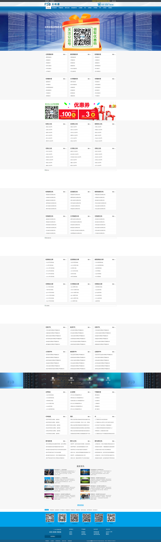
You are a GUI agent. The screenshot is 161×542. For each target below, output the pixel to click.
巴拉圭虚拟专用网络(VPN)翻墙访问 (77, 363)
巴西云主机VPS (98, 126)
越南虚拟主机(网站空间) (50, 219)
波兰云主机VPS (49, 135)
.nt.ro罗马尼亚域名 (49, 265)
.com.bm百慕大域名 (74, 265)
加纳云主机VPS (98, 162)
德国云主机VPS (49, 132)
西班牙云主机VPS (49, 141)
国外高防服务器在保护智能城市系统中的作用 (55, 446)
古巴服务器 (48, 71)
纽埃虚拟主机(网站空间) (75, 224)
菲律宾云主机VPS (49, 159)
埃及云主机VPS (98, 151)
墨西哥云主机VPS (74, 135)
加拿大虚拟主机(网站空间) (76, 200)
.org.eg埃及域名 (98, 289)
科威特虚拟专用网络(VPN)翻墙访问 (53, 333)
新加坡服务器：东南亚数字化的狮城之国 (62, 494)
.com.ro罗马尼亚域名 (50, 276)
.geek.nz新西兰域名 (74, 298)
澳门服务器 (97, 409)
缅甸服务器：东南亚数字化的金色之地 (97, 477)
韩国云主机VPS (49, 162)
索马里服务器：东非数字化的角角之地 (61, 486)
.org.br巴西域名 (98, 273)
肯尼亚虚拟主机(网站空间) (100, 224)
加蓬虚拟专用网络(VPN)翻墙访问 (101, 338)
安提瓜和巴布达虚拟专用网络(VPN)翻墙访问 (103, 354)
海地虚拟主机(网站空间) (75, 208)
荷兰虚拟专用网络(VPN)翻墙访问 (77, 333)
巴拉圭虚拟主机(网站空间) (100, 208)
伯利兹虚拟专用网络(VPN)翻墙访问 (102, 360)
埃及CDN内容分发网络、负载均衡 (52, 419)
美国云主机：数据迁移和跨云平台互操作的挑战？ (80, 458)
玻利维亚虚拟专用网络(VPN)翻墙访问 (78, 357)
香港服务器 (97, 406)
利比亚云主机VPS (98, 157)
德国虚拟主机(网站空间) (50, 200)
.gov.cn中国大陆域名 (50, 292)
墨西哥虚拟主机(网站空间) (76, 197)
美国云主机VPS (74, 126)
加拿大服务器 (48, 65)
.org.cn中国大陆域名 (50, 301)
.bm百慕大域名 (73, 268)
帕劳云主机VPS (74, 165)
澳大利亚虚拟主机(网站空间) (76, 221)
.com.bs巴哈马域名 (74, 270)
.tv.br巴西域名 (98, 270)
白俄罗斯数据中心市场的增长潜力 (97, 469)
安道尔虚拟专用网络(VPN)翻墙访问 (78, 335)
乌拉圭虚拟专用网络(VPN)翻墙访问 (77, 354)
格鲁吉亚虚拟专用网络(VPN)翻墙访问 (53, 335)
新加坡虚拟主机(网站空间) (51, 224)
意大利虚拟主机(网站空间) (51, 205)
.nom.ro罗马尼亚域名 (50, 268)
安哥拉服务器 (97, 84)
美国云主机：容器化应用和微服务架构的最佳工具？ (81, 452)
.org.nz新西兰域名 (74, 286)
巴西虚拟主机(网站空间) (100, 197)
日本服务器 (48, 84)
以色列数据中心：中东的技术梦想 (61, 477)
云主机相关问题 (96, 533)
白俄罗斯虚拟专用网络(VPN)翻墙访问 (78, 338)
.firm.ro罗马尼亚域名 (50, 273)
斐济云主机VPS (74, 159)
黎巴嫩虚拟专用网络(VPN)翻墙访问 (53, 344)
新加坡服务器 (48, 90)
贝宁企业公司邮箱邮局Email (76, 395)
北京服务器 (97, 400)
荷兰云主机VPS (49, 138)
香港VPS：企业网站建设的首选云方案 (78, 455)
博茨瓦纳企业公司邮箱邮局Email (77, 397)
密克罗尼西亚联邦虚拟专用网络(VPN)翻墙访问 (55, 368)
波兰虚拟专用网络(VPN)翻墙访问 (77, 330)
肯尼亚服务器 (97, 87)
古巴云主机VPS (74, 138)
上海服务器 (97, 403)
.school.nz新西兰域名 (75, 289)
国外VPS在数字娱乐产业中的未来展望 (53, 452)
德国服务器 (97, 62)
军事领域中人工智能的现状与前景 (101, 430)
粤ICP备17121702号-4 (111, 540)
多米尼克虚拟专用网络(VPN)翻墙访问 (102, 365)
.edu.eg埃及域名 (98, 295)
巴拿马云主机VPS (74, 132)
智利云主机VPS (98, 132)
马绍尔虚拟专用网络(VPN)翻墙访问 (53, 365)
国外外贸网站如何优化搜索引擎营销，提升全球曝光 (56, 443)
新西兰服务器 (73, 81)
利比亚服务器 (97, 93)
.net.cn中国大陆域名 (50, 298)
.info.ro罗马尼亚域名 (50, 270)
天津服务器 (97, 397)
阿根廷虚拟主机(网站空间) (100, 194)
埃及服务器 (97, 81)
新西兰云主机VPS (74, 151)
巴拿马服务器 (48, 68)
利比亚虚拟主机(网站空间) (100, 227)
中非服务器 (97, 95)
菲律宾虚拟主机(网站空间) (51, 227)
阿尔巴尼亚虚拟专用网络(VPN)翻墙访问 (78, 341)
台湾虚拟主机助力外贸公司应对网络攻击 (103, 449)
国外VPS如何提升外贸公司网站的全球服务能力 (55, 458)
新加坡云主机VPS (49, 157)
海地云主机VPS (74, 141)
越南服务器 (48, 81)
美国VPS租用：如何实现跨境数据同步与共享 (79, 446)
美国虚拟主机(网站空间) (75, 194)
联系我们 (53, 536)
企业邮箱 (52, 540)
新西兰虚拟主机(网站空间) (76, 219)
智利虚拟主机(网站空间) (100, 200)
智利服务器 (73, 62)
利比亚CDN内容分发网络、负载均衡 (53, 427)
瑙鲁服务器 (73, 95)
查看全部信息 (80, 505)
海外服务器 (52, 1)
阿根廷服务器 (73, 57)
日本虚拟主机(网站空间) (50, 230)
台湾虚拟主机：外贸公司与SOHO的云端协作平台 (104, 455)
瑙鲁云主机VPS (74, 162)
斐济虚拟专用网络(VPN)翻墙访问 (52, 354)
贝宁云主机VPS (98, 165)
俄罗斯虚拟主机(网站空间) (51, 203)
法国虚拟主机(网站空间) (50, 197)
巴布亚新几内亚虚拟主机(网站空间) (77, 230)
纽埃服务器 (73, 90)
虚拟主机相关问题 (97, 534)
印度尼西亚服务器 (49, 87)
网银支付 (107, 534)
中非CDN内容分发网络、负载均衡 (52, 433)
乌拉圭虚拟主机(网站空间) (100, 205)
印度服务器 (48, 93)
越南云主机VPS (49, 165)
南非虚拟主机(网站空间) (100, 221)
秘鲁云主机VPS (98, 135)
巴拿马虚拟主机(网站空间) (76, 203)
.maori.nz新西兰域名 (75, 292)
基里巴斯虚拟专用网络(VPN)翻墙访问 (53, 360)
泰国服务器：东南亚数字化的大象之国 (97, 494)
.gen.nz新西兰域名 (74, 295)
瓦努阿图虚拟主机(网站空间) (76, 233)
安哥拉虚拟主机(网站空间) (100, 230)
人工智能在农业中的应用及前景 (101, 419)
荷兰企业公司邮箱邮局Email (76, 409)
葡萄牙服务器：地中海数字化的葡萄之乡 (98, 486)
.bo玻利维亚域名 (98, 268)
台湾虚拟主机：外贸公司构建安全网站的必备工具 (104, 443)
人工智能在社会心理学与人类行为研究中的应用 (104, 422)
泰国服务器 (48, 95)
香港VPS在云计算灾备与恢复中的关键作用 (79, 449)
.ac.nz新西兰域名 (74, 301)
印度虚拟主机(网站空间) (50, 233)
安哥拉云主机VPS (98, 159)
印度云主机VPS (49, 154)
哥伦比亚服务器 (74, 68)
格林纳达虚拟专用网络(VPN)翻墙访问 (102, 368)
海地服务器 (48, 62)
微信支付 (107, 533)
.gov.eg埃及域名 (98, 292)
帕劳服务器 (73, 93)
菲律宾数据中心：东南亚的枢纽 (60, 469)
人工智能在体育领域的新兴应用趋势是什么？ (104, 427)
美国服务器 (48, 60)
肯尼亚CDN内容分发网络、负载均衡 (53, 425)
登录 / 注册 (114, 1)
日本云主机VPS (49, 151)
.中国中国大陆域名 (49, 289)
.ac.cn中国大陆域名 (50, 286)
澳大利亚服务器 (74, 84)
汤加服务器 (73, 87)
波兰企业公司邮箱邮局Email (76, 403)
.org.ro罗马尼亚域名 (50, 262)
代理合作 (70, 534)
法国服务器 (97, 60)
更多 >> (64, 54)
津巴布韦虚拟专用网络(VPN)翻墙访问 (102, 341)
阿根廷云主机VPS (98, 129)
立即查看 (49, 34)
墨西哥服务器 (48, 57)
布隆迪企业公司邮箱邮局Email (76, 406)
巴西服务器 (73, 60)
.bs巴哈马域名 (73, 273)
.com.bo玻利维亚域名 (99, 265)
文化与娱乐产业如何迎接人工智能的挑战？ (103, 425)
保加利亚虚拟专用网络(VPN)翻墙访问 (78, 344)
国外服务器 (47, 1)
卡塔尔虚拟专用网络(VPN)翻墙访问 (53, 330)
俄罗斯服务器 (97, 65)
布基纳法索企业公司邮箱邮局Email (77, 400)
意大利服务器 (97, 71)
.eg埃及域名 (97, 301)
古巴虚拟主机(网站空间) (75, 205)
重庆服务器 (97, 395)
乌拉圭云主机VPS (98, 138)
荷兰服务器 (97, 68)
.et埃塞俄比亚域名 (98, 286)
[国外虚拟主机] (80, 246)
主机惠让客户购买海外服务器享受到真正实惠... (101, 1)
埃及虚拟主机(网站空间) (100, 219)
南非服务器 (97, 90)
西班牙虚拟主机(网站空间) (51, 208)
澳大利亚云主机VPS (74, 154)
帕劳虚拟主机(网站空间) (75, 227)
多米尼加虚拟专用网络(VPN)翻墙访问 (102, 363)
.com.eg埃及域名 (98, 298)
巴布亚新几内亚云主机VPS (76, 157)
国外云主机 (64, 540)
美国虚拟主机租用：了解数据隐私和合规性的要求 (104, 446)
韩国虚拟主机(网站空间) (50, 221)
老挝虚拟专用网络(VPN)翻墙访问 (52, 341)
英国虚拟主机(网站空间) (50, 194)
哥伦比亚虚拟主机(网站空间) (100, 203)
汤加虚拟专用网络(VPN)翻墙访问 (52, 363)
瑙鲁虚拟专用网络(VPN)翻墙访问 (52, 357)
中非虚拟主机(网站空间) (100, 233)
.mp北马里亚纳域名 (74, 262)
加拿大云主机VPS (74, 129)
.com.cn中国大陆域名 (50, 295)
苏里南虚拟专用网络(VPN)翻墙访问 (77, 365)
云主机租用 (83, 533)
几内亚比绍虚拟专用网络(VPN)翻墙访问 (103, 333)
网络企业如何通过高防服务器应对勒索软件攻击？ (80, 425)
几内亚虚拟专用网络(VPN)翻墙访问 (102, 330)
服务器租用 (83, 531)
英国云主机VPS (49, 126)
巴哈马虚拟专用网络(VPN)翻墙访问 (102, 357)
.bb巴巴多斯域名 (74, 276)
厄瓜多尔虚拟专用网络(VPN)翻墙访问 (78, 360)
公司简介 (70, 531)
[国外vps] (80, 178)
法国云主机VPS (49, 129)
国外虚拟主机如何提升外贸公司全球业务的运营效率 (56, 449)
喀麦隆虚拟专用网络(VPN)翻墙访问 (102, 344)
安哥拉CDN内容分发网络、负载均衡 (53, 430)
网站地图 (47, 540)
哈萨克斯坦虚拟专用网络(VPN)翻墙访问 (54, 338)
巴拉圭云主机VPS (98, 141)
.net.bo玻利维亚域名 (99, 262)
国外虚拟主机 (58, 540)
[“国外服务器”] (80, 110)
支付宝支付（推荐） (109, 531)
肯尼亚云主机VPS (98, 154)
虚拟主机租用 (83, 534)
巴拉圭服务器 (73, 71)
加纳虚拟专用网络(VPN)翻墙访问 (101, 335)
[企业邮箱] (80, 314)
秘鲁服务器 (73, 65)
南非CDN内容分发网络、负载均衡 (52, 422)
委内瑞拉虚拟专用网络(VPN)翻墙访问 (78, 368)
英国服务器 (97, 57)
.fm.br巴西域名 (98, 276)
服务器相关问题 (96, 531)
